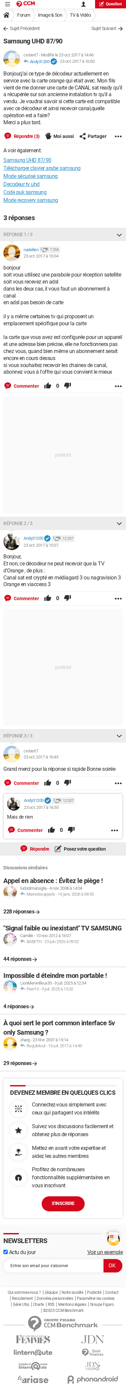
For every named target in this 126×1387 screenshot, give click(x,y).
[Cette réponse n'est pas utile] (67, 386)
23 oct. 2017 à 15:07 (41, 545)
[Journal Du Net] (93, 1339)
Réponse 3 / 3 (18, 735)
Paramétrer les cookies (96, 1298)
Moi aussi (63, 136)
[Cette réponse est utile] (47, 386)
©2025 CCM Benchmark (63, 1310)
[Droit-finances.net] (93, 1353)
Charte (38, 1304)
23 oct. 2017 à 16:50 (77, 61)
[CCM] (25, 4)
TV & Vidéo (80, 15)
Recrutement (22, 1298)
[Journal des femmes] (33, 1339)
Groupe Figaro (102, 1304)
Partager (97, 136)
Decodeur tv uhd (21, 184)
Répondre (39, 849)
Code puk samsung (24, 192)
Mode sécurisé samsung (30, 176)
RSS (51, 1304)
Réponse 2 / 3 (18, 523)
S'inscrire (63, 1203)
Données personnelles (55, 1298)
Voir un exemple (105, 1252)
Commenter (26, 386)
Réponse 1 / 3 (18, 234)
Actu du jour (22, 1252)
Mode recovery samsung (30, 200)
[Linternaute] (33, 1353)
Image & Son (50, 15)
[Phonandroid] (93, 1379)
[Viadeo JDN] (93, 1366)
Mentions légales (72, 1304)
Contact (112, 1292)
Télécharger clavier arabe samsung (42, 168)
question (114, 4)
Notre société (72, 1292)
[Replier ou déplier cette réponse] (119, 234)
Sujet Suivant (104, 28)
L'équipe (51, 1292)
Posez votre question (84, 849)
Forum (23, 15)
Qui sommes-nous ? (24, 1292)
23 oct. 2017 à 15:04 (41, 255)
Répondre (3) (26, 136)
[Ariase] (33, 1379)
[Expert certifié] (53, 61)
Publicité (94, 1292)
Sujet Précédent (25, 28)
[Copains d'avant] (33, 1366)
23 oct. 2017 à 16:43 (41, 756)
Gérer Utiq (21, 1304)
